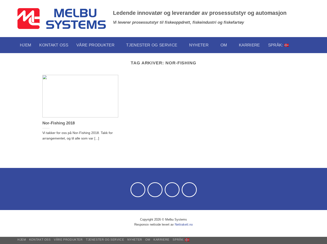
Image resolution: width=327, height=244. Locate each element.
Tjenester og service (151, 45)
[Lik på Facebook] (138, 189)
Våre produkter (95, 45)
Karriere (249, 45)
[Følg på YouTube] (189, 189)
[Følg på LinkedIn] (172, 189)
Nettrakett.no (184, 224)
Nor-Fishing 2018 (58, 123)
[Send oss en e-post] (155, 189)
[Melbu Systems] (61, 18)
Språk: (276, 45)
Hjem (25, 45)
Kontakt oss (53, 45)
